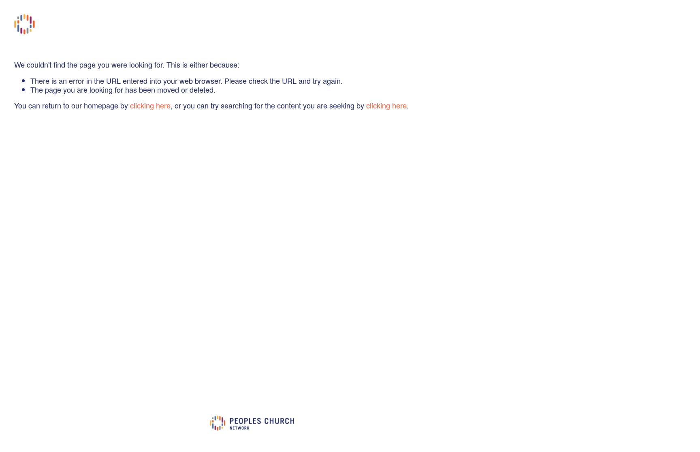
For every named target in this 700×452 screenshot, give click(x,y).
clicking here (150, 105)
